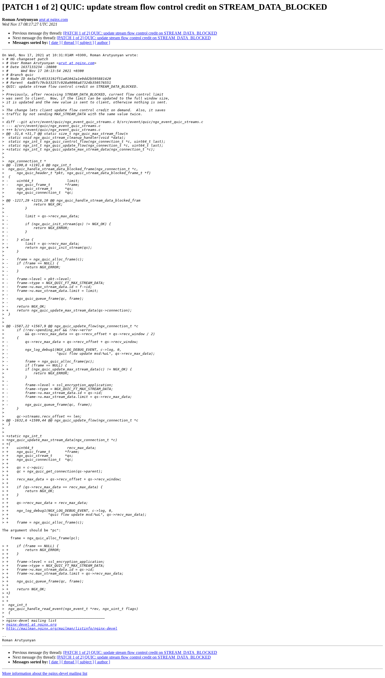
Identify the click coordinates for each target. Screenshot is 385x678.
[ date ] (54, 42)
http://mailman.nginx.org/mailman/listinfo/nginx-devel (61, 628)
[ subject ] (86, 42)
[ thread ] (69, 42)
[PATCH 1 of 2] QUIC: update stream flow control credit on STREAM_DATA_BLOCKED (140, 33)
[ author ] (102, 42)
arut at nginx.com (53, 19)
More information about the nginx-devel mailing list (44, 673)
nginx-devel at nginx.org (31, 624)
